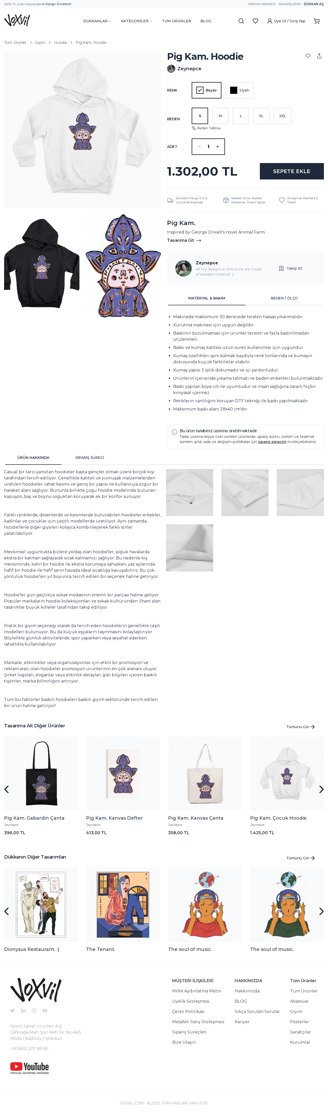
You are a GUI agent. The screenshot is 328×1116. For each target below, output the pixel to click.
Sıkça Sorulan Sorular (257, 1011)
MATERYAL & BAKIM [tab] (206, 298)
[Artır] (217, 147)
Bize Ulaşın (184, 1042)
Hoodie (60, 42)
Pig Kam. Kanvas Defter (114, 818)
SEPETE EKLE (291, 171)
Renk (172, 90)
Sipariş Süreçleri (189, 1032)
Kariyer (242, 1021)
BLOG (205, 21)
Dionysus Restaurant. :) (31, 949)
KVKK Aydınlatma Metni (196, 991)
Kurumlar (300, 1042)
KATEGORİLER (135, 21)
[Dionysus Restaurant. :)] (41, 905)
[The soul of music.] (205, 905)
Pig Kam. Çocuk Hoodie (278, 818)
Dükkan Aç (314, 4)
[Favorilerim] (255, 21)
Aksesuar (299, 1001)
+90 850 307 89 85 (29, 1048)
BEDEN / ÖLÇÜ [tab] (284, 298)
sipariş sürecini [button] (272, 441)
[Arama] (241, 21)
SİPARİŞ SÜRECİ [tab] (89, 457)
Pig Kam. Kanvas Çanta (195, 818)
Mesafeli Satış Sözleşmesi (198, 1021)
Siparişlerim (290, 4)
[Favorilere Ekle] (308, 56)
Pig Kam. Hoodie (91, 42)
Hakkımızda (247, 991)
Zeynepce (207, 262)
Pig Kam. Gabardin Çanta (34, 818)
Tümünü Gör (298, 727)
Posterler (299, 1021)
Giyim (40, 42)
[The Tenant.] (123, 905)
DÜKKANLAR (95, 21)
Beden (173, 119)
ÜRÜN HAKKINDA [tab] (33, 457)
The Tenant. (100, 949)
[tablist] (245, 298)
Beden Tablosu (209, 128)
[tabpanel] (245, 363)
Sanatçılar (300, 1032)
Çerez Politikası (188, 1011)
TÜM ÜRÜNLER (176, 21)
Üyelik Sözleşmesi (191, 1001)
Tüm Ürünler (15, 42)
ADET (172, 146)
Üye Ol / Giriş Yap (289, 21)
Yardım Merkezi (261, 4)
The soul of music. (190, 949)
